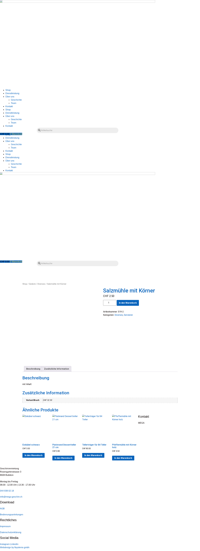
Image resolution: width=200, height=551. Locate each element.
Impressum (5, 526)
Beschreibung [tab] (33, 369)
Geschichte (16, 100)
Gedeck (32, 284)
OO (3, 136)
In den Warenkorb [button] (33, 455)
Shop (8, 90)
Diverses (41, 284)
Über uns (9, 96)
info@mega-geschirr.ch (11, 497)
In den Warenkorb (128, 303)
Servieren (128, 315)
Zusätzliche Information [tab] (56, 369)
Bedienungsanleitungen (11, 514)
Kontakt (9, 106)
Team (13, 103)
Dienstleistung (12, 93)
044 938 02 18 (7, 491)
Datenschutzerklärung (10, 532)
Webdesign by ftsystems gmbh (14, 547)
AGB (2, 508)
